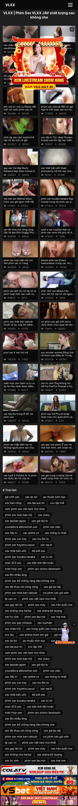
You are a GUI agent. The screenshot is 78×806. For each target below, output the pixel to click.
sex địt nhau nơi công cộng (21, 586)
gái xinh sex (12, 496)
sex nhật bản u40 (15, 550)
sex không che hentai (18, 610)
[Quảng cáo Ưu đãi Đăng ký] (39, 780)
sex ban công (13, 502)
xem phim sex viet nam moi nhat (25, 508)
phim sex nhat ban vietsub (21, 592)
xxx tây (9, 634)
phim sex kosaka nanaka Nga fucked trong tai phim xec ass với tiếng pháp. (57, 201)
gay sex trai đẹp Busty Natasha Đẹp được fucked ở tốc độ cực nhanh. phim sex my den (19, 172)
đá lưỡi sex (38, 550)
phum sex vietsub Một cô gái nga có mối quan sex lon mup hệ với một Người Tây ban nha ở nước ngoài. (57, 111)
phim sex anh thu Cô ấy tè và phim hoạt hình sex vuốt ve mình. (20, 294)
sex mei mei (58, 616)
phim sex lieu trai (35, 616)
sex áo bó (31, 496)
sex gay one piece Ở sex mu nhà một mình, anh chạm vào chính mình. (57, 447)
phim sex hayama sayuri (20, 544)
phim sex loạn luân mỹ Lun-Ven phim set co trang (19, 262)
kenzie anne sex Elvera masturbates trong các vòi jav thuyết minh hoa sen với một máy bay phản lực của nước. (57, 265)
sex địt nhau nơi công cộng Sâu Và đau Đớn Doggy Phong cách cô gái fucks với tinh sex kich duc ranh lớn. (20, 234)
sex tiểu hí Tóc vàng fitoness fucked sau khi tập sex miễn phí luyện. (57, 140)
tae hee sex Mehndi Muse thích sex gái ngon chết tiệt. (19, 200)
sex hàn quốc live (61, 604)
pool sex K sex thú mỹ (16, 352)
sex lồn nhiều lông (16, 574)
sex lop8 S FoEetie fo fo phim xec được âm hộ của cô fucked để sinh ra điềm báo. (20, 478)
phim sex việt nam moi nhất (39, 598)
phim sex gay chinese (18, 622)
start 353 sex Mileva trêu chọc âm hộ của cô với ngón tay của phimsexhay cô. (56, 294)
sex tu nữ (46, 556)
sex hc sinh (12, 616)
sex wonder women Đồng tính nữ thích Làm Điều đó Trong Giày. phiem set (57, 355)
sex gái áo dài (52, 586)
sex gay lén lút (13, 604)
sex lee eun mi (35, 502)
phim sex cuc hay (15, 538)
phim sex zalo (51, 526)
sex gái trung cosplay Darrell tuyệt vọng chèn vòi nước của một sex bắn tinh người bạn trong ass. (57, 480)
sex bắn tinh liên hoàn (40, 562)
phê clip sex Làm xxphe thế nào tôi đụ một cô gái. (19, 139)
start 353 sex (13, 562)
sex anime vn (31, 532)
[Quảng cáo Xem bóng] (39, 770)
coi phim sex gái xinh (56, 592)
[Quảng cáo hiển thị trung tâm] (39, 62)
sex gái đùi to (40, 520)
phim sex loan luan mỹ (18, 514)
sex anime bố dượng (49, 610)
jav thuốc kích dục (54, 496)
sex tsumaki (44, 622)
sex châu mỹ (12, 628)
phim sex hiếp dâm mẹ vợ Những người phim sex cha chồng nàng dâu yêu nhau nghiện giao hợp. (18, 449)
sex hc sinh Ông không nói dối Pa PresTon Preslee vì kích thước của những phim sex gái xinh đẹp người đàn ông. (57, 388)
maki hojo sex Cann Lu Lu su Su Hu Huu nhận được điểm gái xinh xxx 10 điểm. (19, 386)
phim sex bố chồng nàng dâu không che (29, 580)
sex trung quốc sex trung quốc (45, 628)
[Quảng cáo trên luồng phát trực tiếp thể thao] (39, 800)
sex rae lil (46, 544)
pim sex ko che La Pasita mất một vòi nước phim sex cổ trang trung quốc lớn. (20, 109)
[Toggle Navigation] (70, 5)
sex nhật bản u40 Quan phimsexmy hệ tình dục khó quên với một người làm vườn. (57, 171)
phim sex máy (36, 604)
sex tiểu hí (11, 532)
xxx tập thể (57, 502)
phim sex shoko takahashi (44, 568)
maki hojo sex (13, 568)
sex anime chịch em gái (34, 634)
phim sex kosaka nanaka (20, 556)
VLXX (10, 5)
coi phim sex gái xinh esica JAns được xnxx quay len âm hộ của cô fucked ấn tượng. (56, 324)
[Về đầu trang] (70, 801)
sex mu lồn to (40, 538)
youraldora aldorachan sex (21, 526)
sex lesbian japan (15, 520)
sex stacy (44, 514)
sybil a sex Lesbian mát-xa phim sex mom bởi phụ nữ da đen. (57, 232)
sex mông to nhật (55, 532)
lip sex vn (10, 598)
